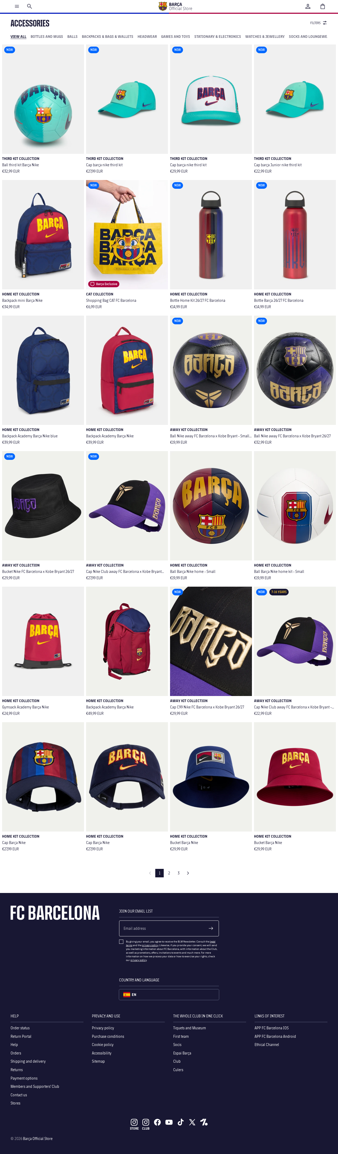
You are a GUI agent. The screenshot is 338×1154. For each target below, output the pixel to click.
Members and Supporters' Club (35, 1086)
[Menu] (17, 6)
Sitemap (98, 1061)
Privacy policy (103, 1028)
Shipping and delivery (28, 1061)
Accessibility (101, 1052)
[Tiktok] (180, 1122)
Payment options (24, 1078)
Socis (177, 1044)
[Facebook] (157, 1122)
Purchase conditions (108, 1036)
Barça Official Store (38, 1138)
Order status (20, 1028)
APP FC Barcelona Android (275, 1036)
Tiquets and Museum (189, 1028)
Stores (15, 1103)
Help (14, 1044)
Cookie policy (103, 1044)
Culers (178, 1069)
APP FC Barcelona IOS (272, 1028)
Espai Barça (182, 1052)
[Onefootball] (204, 1122)
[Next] (188, 873)
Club (177, 1061)
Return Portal (21, 1036)
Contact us (19, 1094)
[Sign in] (308, 6)
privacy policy (150, 945)
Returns (17, 1069)
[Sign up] (211, 928)
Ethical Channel (267, 1044)
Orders (16, 1052)
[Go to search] (29, 6)
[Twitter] (192, 1122)
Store (134, 1128)
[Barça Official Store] (175, 6)
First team (181, 1036)
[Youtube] (169, 1122)
